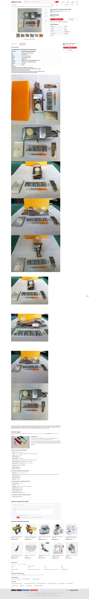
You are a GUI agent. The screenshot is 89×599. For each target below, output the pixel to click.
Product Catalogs (24, 564)
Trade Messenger (26, 590)
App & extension (66, 4)
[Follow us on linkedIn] (77, 590)
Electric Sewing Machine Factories (42, 583)
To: (15, 507)
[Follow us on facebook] (70, 590)
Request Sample (65, 21)
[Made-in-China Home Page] (16, 2)
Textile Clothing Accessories (21, 472)
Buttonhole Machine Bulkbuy (38, 585)
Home (12, 6)
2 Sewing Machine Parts (28, 585)
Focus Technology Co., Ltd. (38, 595)
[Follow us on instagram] (73, 590)
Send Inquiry (57, 19)
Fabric (62, 566)
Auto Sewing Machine (62, 583)
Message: (14, 509)
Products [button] (26, 1)
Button (62, 567)
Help (61, 4)
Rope (45, 566)
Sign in (77, 2)
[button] (54, 1)
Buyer (56, 4)
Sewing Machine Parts (64, 569)
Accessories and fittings (14, 569)
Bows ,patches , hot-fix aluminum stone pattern (51, 569)
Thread (45, 567)
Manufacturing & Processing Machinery (19, 6)
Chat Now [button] (71, 19)
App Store (13, 590)
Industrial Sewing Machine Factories (17, 583)
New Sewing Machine (70, 583)
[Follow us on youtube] (74, 590)
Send (18, 517)
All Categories (14, 4)
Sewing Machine (42, 6)
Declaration (54, 595)
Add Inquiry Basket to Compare (30, 39)
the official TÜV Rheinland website (38, 433)
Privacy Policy (58, 595)
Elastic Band (13, 566)
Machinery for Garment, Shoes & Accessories (32, 6)
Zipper (29, 567)
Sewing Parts (22, 585)
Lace (12, 567)
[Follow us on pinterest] (76, 590)
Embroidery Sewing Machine (52, 583)
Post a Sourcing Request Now (37, 517)
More (12, 587)
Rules (77, 4)
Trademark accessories (31, 566)
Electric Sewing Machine (49, 6)
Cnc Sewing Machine (15, 585)
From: (15, 504)
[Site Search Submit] (57, 2)
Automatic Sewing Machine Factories (29, 583)
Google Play (19, 590)
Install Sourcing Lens (34, 590)
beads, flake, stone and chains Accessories (34, 569)
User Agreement (50, 595)
